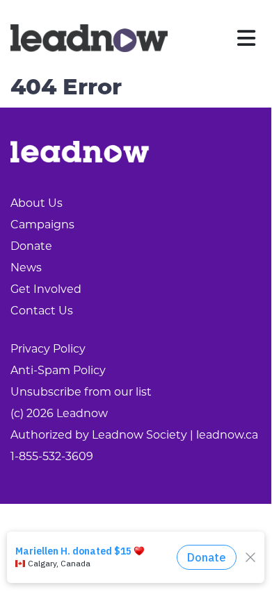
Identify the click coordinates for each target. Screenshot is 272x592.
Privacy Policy (48, 349)
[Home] (89, 38)
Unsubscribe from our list (81, 392)
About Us (36, 204)
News (26, 268)
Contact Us (41, 311)
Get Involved (45, 290)
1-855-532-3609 (51, 457)
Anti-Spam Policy (58, 371)
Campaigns (42, 225)
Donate (31, 247)
